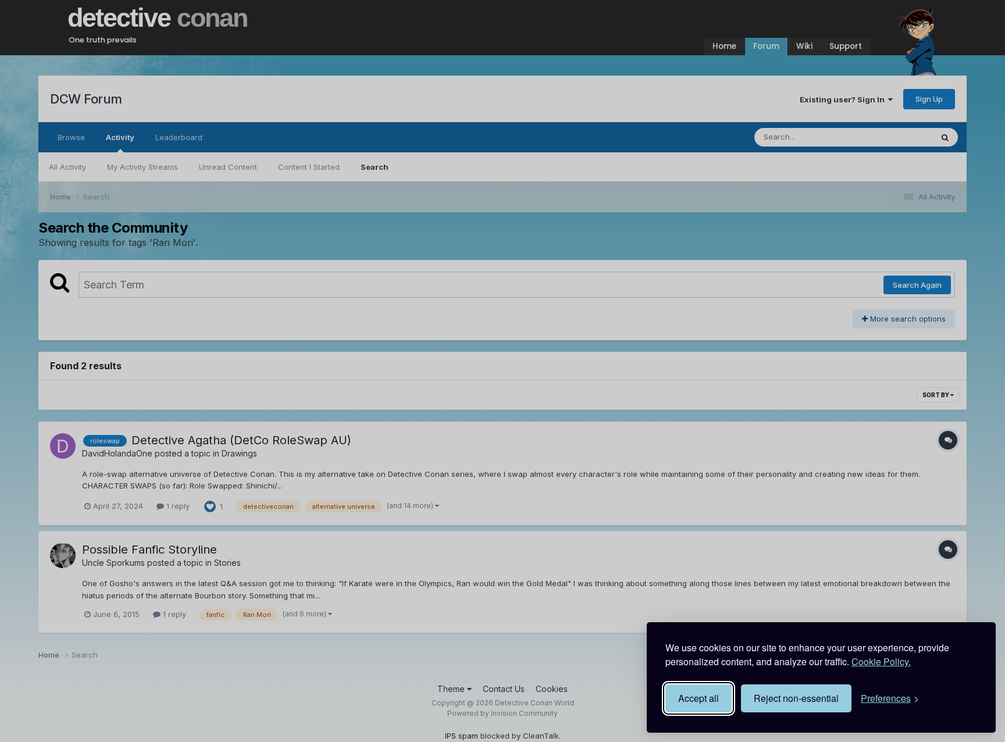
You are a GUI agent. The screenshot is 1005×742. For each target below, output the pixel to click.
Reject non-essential (796, 698)
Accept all (698, 698)
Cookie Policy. (881, 661)
